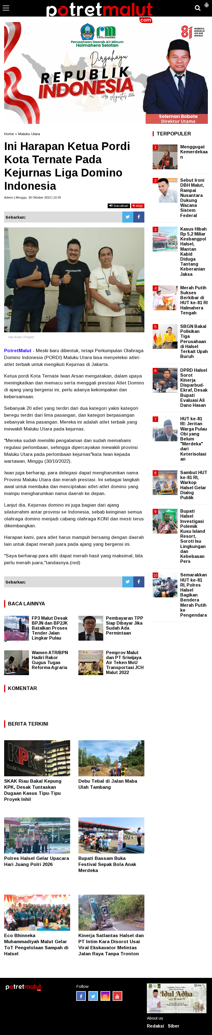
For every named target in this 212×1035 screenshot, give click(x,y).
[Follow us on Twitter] (93, 996)
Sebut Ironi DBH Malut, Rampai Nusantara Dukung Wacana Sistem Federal (192, 198)
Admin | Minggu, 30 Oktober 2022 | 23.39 (32, 197)
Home (9, 134)
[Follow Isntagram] (105, 996)
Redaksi (155, 1026)
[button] (206, 3)
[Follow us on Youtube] (117, 996)
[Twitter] (127, 217)
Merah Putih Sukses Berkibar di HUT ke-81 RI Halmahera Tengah (194, 300)
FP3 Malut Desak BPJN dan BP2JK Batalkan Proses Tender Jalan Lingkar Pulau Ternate (36, 630)
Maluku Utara (29, 134)
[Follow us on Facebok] (81, 996)
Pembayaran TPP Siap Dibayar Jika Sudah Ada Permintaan (124, 625)
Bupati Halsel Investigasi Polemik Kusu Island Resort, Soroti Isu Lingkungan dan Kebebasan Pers (193, 536)
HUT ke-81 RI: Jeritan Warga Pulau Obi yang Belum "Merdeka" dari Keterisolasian (193, 438)
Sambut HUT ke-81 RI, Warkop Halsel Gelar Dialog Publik (193, 485)
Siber (173, 1026)
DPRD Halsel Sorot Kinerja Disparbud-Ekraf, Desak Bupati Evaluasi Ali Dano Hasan (194, 388)
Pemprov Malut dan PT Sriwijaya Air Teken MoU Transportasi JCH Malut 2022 (125, 662)
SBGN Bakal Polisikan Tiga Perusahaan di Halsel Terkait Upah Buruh (194, 341)
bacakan (120, 206)
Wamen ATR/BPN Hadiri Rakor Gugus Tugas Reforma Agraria (50, 660)
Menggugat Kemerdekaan (194, 152)
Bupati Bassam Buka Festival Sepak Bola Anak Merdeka (107, 864)
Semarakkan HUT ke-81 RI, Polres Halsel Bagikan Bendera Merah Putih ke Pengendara (193, 595)
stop (138, 206)
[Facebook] (138, 217)
